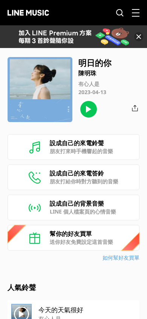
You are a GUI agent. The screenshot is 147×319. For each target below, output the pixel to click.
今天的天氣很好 (60, 309)
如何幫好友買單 (121, 257)
